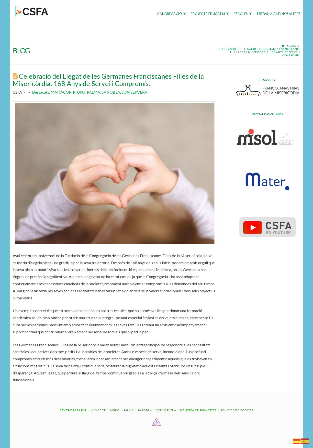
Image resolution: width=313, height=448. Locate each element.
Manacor (98, 410)
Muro (115, 410)
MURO (79, 92)
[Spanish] (305, 441)
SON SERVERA (134, 92)
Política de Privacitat (198, 410)
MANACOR (61, 92)
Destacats (40, 92)
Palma (129, 410)
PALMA (93, 92)
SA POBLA (111, 92)
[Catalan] (297, 441)
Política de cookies (237, 410)
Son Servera (166, 410)
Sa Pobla (144, 410)
